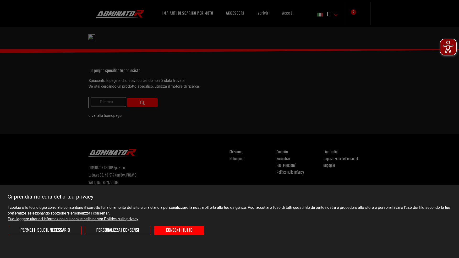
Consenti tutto (179, 230)
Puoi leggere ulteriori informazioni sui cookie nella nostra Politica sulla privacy (73, 219)
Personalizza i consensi (117, 230)
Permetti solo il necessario (45, 230)
